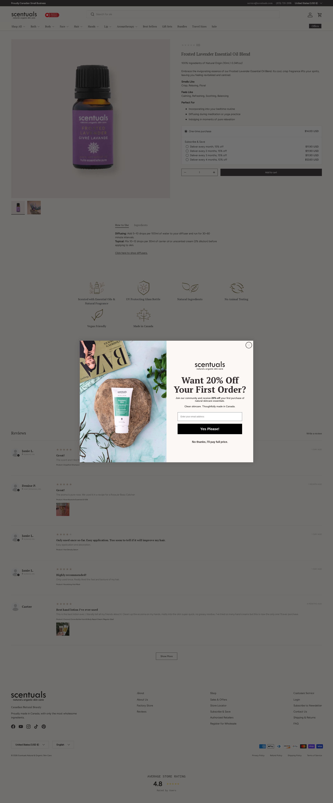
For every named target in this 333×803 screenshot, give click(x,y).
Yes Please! (209, 429)
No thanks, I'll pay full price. (210, 441)
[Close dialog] (249, 345)
